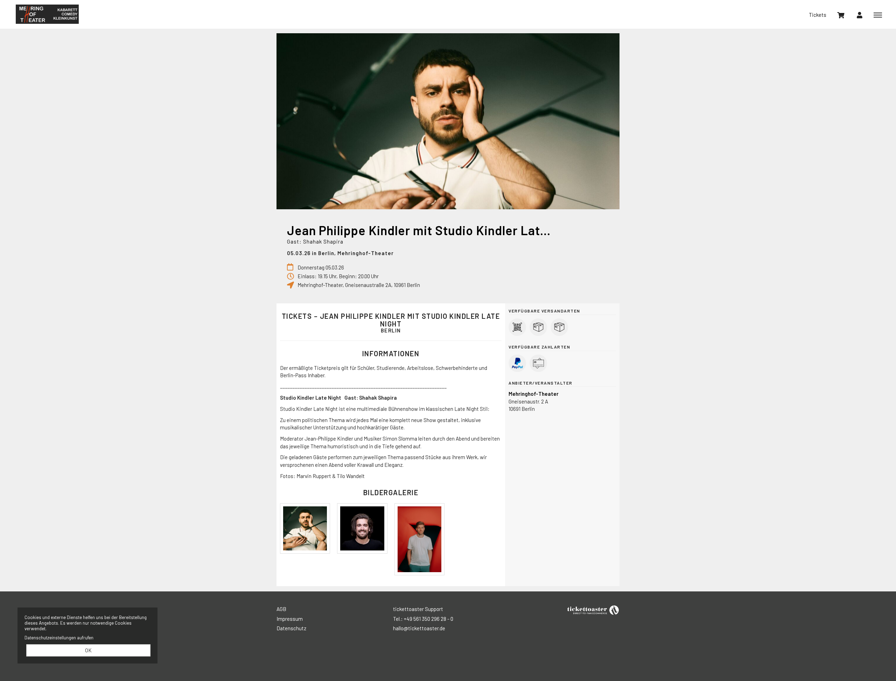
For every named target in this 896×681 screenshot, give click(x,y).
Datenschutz (291, 628)
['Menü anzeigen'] (878, 14)
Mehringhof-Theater (47, 14)
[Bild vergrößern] (305, 528)
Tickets (817, 15)
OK (88, 650)
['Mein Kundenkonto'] (859, 15)
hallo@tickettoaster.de (419, 628)
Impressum (289, 619)
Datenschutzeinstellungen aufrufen (58, 637)
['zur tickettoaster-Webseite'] (593, 609)
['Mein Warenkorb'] (841, 15)
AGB (281, 609)
